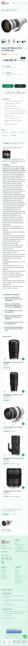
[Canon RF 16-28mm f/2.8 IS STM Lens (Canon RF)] (14, 478)
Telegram (23, 132)
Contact (17, 574)
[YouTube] (6, 558)
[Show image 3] (14, 42)
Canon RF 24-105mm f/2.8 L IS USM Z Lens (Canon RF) (13, 459)
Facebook (6, 132)
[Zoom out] (11, 632)
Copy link (14, 135)
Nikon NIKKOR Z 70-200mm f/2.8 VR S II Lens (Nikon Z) (13, 395)
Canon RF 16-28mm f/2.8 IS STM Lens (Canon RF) (12, 492)
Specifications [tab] (14, 143)
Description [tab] (6, 143)
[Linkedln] (2, 562)
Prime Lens (16, 9)
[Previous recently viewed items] (3, 525)
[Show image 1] (4, 42)
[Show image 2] (9, 42)
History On (6, 514)
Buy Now (20, 86)
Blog (16, 569)
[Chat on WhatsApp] (25, 636)
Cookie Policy (18, 582)
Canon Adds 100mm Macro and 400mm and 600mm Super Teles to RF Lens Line (14, 161)
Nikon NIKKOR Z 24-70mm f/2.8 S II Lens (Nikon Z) (13, 363)
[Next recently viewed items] (24, 525)
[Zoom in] (17, 632)
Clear (14, 514)
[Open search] (17, 3)
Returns (3, 574)
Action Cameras (19, 545)
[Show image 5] (24, 42)
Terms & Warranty (20, 576)
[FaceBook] (2, 558)
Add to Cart (8, 86)
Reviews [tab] (21, 143)
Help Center (4, 569)
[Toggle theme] (21, 3)
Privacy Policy (18, 580)
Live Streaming (19, 549)
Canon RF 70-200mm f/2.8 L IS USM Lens (13, 427)
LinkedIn (5, 135)
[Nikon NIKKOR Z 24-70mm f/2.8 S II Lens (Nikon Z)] (14, 349)
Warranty (3, 572)
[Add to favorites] (25, 48)
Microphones (18, 547)
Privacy (11, 638)
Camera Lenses (9, 9)
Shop (16, 542)
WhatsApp (14, 132)
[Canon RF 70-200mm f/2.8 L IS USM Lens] (14, 414)
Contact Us (4, 576)
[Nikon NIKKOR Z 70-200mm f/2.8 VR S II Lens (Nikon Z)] (14, 382)
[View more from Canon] (4, 54)
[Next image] (24, 25)
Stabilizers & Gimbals (20, 551)
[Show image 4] (19, 42)
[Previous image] (3, 25)
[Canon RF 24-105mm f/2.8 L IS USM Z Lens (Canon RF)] (14, 445)
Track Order (4, 578)
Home (2, 9)
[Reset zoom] (14, 632)
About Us (17, 572)
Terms (7, 638)
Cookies (16, 638)
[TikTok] (10, 558)
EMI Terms (18, 578)
